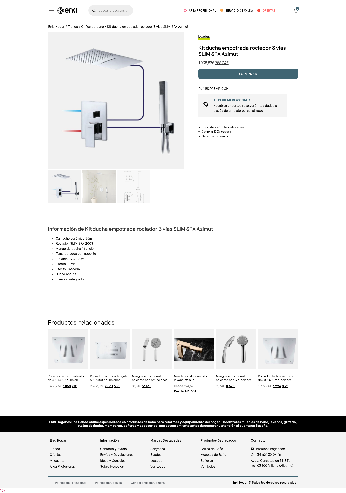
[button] (2, 490)
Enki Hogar (56, 26)
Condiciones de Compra (148, 482)
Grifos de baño (92, 26)
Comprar (248, 73)
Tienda (73, 26)
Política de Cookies (108, 482)
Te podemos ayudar (231, 100)
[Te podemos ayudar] (205, 105)
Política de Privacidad (70, 482)
